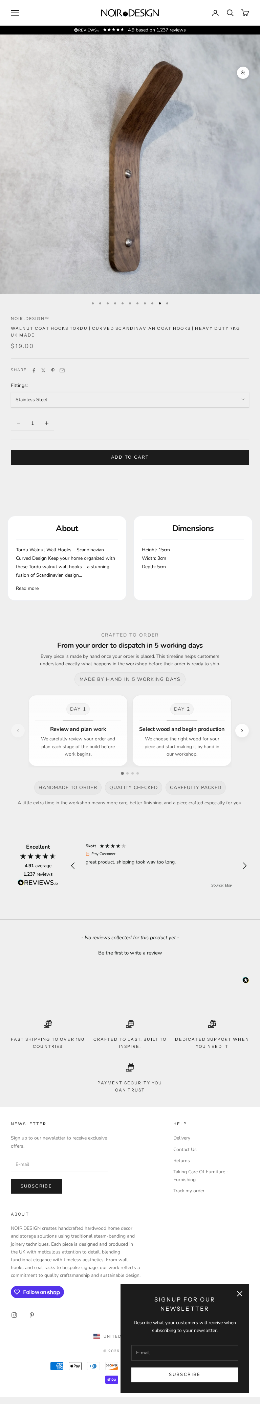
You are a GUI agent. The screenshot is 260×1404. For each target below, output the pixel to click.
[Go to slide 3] (132, 773)
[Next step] (242, 730)
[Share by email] (62, 370)
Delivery (181, 1138)
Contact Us (185, 1149)
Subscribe (184, 1375)
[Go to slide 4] (137, 773)
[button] (73, 866)
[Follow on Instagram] (14, 1315)
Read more (27, 588)
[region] (159, 865)
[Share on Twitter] (43, 370)
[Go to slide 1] (122, 773)
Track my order (188, 1191)
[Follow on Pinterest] (31, 1315)
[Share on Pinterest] (53, 370)
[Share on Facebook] (34, 370)
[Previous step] (18, 730)
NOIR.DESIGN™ (30, 318)
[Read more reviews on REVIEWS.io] (38, 883)
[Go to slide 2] (127, 773)
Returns (181, 1160)
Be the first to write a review (130, 952)
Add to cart (130, 457)
